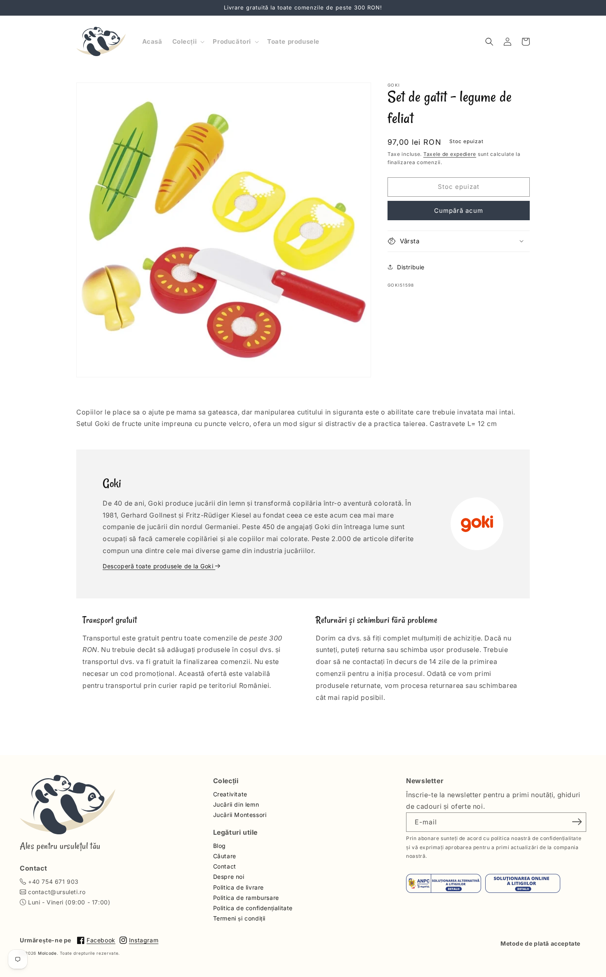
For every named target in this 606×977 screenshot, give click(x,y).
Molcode (47, 953)
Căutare (224, 855)
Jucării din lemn (236, 804)
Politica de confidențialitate (253, 907)
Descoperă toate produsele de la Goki (159, 566)
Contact (224, 866)
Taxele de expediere (449, 154)
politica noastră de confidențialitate (536, 838)
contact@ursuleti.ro (56, 891)
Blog (219, 845)
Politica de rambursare (246, 897)
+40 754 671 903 (53, 881)
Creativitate (230, 794)
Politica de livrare (238, 887)
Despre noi (228, 876)
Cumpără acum (458, 210)
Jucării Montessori (240, 814)
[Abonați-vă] (577, 821)
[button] (187, 42)
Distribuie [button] (411, 267)
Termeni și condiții (239, 918)
